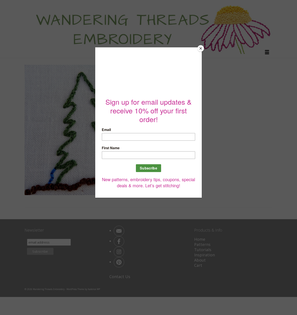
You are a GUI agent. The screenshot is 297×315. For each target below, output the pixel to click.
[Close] (200, 48)
